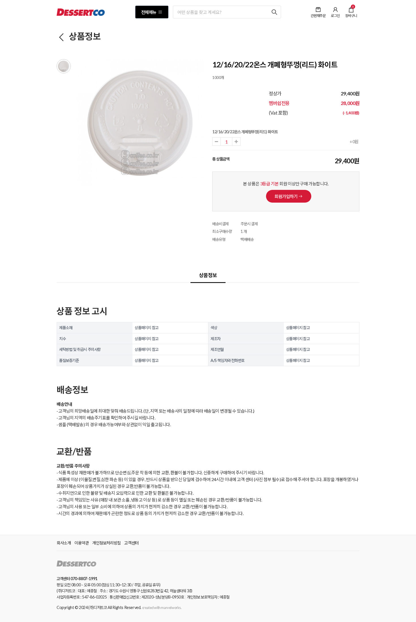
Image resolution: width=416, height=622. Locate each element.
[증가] (236, 141)
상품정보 (84, 36)
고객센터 (131, 542)
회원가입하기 (286, 196)
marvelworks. (171, 607)
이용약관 (81, 542)
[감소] (216, 141)
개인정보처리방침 (106, 542)
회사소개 (64, 542)
